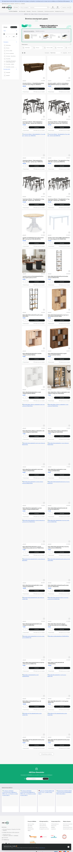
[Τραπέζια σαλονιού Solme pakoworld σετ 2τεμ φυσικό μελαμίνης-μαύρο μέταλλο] (46, 37)
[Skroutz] (33, 836)
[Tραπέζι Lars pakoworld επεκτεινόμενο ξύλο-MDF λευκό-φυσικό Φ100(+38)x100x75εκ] (33, 222)
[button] (31, 38)
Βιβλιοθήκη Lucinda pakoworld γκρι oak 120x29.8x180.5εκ (32, 701)
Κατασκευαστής (7, 69)
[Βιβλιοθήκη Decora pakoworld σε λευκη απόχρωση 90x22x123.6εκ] (59, 454)
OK (68, 847)
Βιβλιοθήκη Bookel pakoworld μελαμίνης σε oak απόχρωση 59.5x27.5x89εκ (58, 315)
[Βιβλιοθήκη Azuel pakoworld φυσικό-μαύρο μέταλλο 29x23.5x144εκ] (59, 261)
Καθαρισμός (14, 27)
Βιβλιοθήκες (27, 47)
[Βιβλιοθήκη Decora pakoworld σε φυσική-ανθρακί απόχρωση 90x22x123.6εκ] (33, 492)
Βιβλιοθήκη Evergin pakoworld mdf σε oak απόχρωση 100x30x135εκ (32, 624)
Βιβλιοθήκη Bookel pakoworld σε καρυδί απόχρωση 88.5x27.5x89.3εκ (57, 354)
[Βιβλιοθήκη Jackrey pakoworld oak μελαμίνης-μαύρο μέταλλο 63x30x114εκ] (33, 647)
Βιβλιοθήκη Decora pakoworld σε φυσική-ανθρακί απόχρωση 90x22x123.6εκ (32, 508)
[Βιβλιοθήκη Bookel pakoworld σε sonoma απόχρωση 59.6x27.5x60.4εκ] (33, 338)
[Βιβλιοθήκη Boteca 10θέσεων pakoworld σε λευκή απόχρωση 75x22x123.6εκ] (59, 415)
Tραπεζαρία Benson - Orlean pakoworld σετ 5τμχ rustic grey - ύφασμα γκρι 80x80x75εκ (32, 122)
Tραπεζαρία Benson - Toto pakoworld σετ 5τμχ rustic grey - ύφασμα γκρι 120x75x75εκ (33, 199)
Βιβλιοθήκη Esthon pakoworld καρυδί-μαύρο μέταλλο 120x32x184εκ (58, 586)
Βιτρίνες (37, 47)
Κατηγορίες (6, 42)
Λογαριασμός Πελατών (56, 821)
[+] (27, 89)
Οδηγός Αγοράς (67, 821)
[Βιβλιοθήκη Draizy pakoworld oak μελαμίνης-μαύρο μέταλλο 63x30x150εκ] (59, 531)
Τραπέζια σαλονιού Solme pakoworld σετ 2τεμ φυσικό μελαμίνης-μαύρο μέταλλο (53, 35)
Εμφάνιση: (65, 52)
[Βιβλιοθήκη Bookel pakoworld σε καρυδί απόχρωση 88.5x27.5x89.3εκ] (59, 338)
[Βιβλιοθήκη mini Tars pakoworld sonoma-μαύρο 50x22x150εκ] (59, 724)
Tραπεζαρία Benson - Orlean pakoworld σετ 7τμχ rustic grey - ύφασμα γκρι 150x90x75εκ (33, 161)
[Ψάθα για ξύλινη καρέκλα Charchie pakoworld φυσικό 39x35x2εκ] (27, 37)
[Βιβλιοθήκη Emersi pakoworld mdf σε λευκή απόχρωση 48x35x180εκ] (33, 570)
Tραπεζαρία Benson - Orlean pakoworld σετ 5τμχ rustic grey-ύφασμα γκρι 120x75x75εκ (58, 122)
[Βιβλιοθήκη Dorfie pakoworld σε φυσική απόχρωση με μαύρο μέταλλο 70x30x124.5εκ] (33, 531)
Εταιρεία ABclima (32, 821)
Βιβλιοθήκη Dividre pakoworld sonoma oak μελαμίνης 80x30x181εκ (57, 508)
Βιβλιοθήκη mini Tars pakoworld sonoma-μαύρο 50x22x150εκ (59, 740)
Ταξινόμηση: (47, 52)
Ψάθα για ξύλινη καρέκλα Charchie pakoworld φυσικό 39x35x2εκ (34, 35)
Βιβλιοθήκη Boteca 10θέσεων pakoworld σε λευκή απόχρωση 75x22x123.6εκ (58, 431)
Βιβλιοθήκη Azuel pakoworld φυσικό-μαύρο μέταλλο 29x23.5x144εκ (58, 277)
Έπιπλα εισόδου (50, 47)
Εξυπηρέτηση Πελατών (44, 821)
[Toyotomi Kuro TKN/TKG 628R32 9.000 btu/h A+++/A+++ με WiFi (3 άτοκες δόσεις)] (46, 798)
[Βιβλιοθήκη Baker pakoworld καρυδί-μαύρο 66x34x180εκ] (33, 299)
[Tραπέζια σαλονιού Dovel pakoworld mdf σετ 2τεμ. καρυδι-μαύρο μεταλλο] (33, 261)
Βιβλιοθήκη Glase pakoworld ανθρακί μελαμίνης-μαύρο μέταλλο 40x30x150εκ (57, 624)
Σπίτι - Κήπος (31, 14)
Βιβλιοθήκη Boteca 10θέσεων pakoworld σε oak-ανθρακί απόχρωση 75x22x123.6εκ (59, 393)
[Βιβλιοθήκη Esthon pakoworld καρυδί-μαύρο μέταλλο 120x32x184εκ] (59, 570)
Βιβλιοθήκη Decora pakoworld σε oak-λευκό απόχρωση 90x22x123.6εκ (33, 470)
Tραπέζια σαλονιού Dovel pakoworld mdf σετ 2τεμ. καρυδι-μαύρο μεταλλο (33, 277)
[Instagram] (6, 843)
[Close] (71, 1)
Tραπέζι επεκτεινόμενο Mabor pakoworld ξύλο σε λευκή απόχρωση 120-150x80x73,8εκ (59, 238)
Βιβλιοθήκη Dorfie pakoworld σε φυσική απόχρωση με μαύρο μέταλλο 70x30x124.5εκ (33, 547)
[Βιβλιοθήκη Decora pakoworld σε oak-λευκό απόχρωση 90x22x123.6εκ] (33, 454)
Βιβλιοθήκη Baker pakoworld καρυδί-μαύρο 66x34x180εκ (33, 315)
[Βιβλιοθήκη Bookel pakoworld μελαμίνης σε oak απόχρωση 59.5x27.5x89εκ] (59, 299)
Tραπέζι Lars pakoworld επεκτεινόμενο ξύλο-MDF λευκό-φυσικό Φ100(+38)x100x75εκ (33, 238)
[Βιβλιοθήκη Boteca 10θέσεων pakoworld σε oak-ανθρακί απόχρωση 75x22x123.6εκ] (59, 376)
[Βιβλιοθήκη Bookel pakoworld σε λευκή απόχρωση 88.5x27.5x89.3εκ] (33, 376)
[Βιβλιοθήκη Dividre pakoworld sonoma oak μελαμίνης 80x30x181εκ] (59, 492)
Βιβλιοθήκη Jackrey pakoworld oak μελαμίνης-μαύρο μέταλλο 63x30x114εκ (33, 663)
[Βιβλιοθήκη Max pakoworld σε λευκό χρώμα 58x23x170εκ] (59, 685)
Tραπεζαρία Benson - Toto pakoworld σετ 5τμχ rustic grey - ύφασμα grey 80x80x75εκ (58, 161)
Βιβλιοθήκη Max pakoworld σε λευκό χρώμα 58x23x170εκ (58, 701)
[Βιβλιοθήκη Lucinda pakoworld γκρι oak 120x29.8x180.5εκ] (33, 685)
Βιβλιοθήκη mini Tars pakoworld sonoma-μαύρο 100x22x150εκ (33, 740)
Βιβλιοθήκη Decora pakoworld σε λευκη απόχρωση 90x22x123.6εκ (57, 470)
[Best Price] (43, 836)
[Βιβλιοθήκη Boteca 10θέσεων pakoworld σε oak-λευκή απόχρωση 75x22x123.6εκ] (33, 415)
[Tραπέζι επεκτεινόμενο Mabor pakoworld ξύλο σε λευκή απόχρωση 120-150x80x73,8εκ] (59, 222)
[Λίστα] (25, 53)
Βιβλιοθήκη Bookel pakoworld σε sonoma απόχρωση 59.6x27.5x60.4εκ (32, 354)
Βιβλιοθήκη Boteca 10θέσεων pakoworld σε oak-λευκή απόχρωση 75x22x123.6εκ (33, 431)
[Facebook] (3, 843)
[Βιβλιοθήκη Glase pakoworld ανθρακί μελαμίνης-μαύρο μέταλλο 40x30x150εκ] (59, 608)
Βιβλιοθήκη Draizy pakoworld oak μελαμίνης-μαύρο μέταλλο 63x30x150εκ (58, 547)
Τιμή (4, 30)
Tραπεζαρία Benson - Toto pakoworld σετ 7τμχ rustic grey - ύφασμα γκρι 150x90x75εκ (58, 199)
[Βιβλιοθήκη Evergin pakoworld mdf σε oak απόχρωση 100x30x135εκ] (33, 608)
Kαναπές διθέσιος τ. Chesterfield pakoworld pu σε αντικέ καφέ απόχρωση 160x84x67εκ (33, 84)
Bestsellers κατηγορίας (40, 31)
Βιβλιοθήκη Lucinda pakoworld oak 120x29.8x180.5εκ (56, 663)
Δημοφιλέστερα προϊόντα (29, 31)
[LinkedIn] (9, 843)
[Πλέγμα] (22, 53)
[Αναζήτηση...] (48, 7)
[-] (24, 89)
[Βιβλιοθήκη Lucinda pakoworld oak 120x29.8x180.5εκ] (59, 647)
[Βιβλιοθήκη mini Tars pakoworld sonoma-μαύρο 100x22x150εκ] (33, 724)
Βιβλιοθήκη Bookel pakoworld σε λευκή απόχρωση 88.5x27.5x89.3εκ (32, 393)
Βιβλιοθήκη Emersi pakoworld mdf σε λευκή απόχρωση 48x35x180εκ (33, 586)
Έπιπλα (36, 14)
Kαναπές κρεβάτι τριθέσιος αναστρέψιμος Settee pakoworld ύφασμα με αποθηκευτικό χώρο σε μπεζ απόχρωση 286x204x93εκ (58, 84)
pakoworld (24, 80)
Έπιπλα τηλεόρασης (60, 47)
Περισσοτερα (42, 847)
